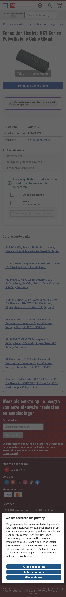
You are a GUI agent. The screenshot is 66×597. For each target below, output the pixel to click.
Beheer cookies (34, 572)
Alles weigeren (33, 577)
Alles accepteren (34, 567)
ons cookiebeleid (24, 556)
